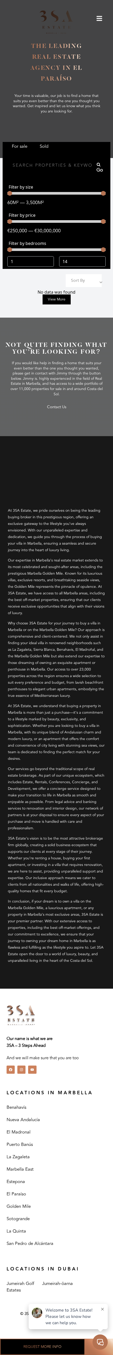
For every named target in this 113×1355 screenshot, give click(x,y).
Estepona (16, 1181)
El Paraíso (16, 1194)
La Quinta (16, 1231)
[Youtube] (32, 1070)
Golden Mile (19, 1206)
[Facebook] (11, 1070)
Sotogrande (18, 1218)
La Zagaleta (18, 1157)
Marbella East (20, 1169)
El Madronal (18, 1132)
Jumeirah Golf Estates (20, 1287)
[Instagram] (21, 1070)
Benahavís (16, 1107)
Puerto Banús (20, 1144)
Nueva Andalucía (23, 1119)
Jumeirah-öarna (57, 1283)
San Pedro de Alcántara (30, 1243)
